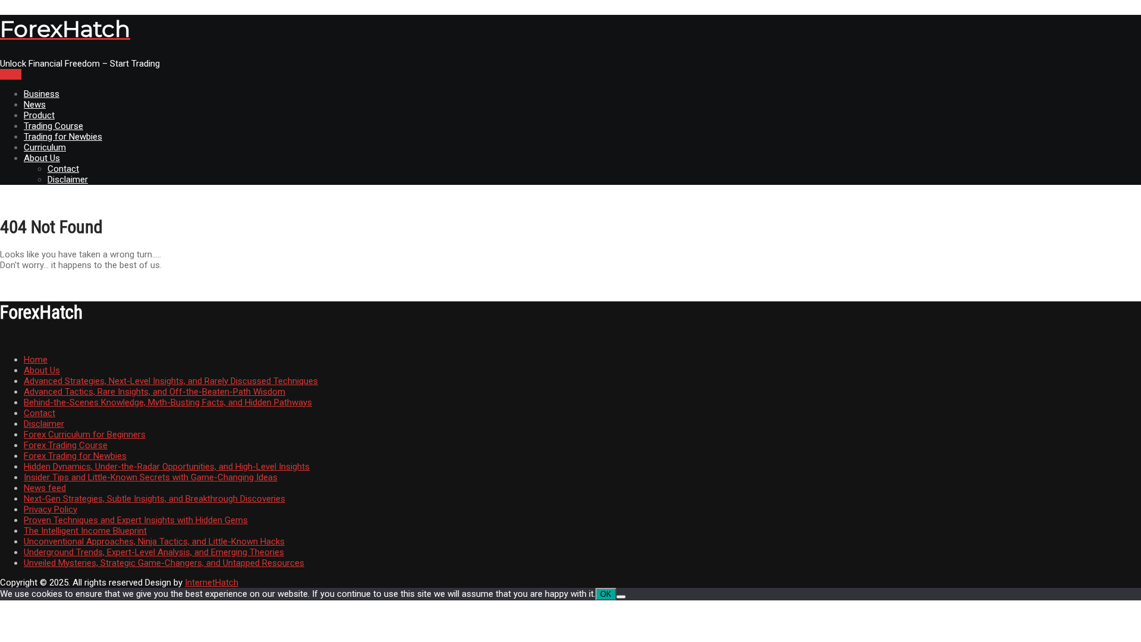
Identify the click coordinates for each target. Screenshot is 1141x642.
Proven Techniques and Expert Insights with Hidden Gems (136, 520)
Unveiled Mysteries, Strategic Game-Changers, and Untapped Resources (164, 563)
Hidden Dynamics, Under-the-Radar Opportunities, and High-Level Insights (167, 466)
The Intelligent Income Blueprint (85, 530)
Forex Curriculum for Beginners (85, 434)
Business (41, 94)
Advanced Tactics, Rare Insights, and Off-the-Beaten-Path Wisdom (154, 391)
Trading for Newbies (63, 136)
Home (36, 359)
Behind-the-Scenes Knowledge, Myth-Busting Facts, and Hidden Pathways (168, 402)
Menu (10, 74)
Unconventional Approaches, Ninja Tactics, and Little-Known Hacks (154, 541)
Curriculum (45, 147)
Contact (63, 168)
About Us (42, 158)
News (35, 104)
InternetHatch (211, 582)
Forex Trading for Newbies (75, 456)
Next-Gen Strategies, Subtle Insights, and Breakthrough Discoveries (154, 498)
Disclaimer (68, 179)
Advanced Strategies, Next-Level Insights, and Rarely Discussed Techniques (171, 381)
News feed (45, 488)
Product (39, 115)
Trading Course (53, 126)
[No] (621, 597)
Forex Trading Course (66, 445)
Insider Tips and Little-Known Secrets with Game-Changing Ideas (151, 477)
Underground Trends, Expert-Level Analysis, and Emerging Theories (154, 552)
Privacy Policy (50, 509)
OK (606, 594)
